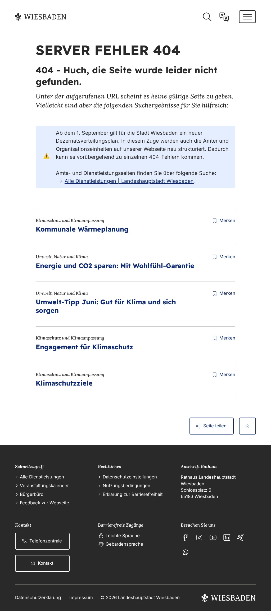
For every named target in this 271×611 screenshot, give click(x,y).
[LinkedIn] (227, 537)
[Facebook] (185, 537)
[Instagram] (199, 537)
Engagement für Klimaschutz (84, 347)
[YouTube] (213, 537)
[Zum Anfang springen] (247, 426)
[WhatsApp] (185, 552)
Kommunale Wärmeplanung (82, 229)
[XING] (240, 537)
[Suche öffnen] (207, 17)
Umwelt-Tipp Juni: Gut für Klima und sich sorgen (106, 306)
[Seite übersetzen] (224, 17)
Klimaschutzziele (64, 383)
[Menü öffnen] (247, 16)
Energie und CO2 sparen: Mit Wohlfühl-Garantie (115, 265)
